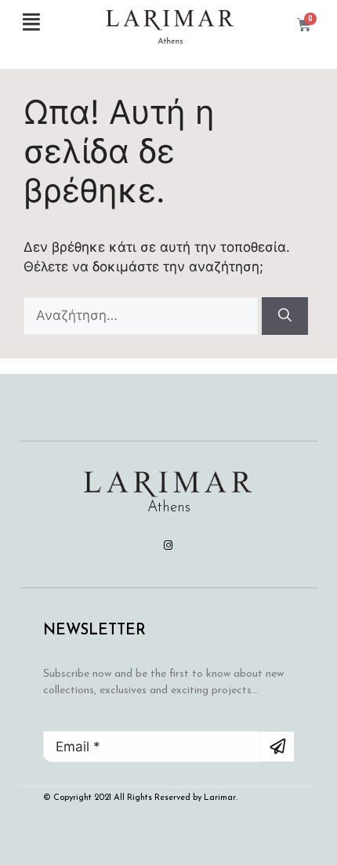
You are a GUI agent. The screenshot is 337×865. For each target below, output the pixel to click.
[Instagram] (168, 545)
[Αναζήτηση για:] (143, 315)
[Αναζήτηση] (285, 316)
